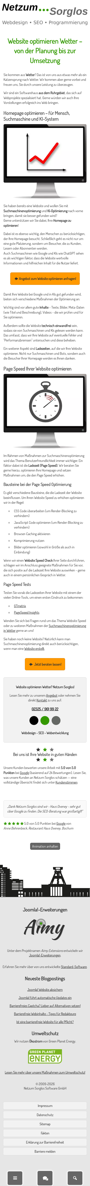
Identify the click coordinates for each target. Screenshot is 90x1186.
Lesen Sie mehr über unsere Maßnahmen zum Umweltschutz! (45, 1072)
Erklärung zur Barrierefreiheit (45, 1142)
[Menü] (15, 1178)
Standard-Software (74, 967)
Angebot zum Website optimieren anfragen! (47, 278)
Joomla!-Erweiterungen (45, 955)
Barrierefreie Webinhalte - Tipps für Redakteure (45, 1014)
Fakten (45, 1133)
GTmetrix (20, 606)
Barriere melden (45, 1151)
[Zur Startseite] (44, 14)
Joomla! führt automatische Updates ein (45, 997)
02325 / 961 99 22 (45, 708)
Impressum (45, 1105)
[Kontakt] (45, 1178)
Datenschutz (45, 1115)
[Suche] (75, 1178)
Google (24, 772)
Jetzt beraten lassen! (47, 664)
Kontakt (41, 700)
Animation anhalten (45, 846)
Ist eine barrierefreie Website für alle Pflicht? (45, 1022)
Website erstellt (34, 648)
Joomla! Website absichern (45, 989)
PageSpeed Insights (26, 612)
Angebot (51, 695)
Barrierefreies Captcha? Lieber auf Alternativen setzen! (45, 1006)
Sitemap (45, 1124)
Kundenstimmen (66, 782)
